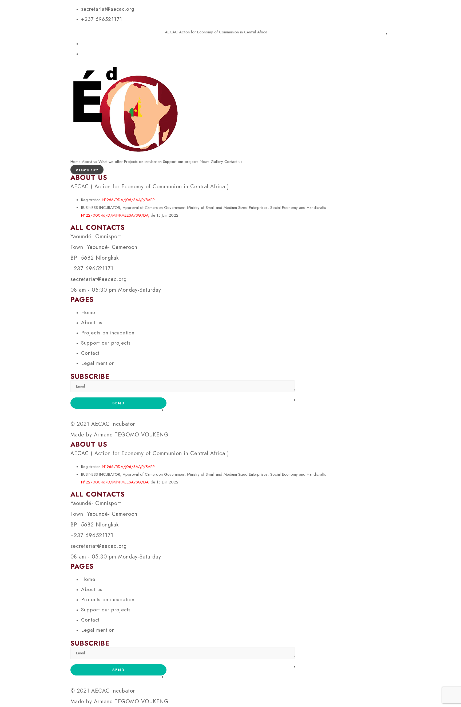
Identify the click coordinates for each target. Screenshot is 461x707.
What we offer (110, 162)
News (204, 162)
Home (75, 162)
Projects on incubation (143, 162)
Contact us (233, 162)
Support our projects (180, 162)
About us (89, 162)
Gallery (217, 162)
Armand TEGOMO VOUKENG (131, 435)
